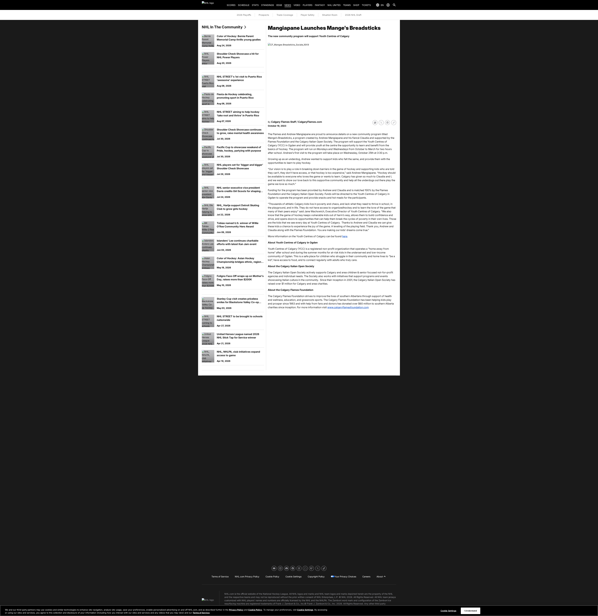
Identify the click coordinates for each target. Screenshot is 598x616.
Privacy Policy (236, 610)
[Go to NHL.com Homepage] (213, 5)
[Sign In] (388, 5)
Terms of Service (201, 612)
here (344, 236)
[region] (299, 610)
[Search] (394, 5)
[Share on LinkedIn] (387, 122)
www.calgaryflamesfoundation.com (348, 307)
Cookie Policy (255, 610)
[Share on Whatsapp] (375, 122)
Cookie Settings (305, 610)
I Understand (470, 610)
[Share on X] (381, 122)
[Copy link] (393, 122)
